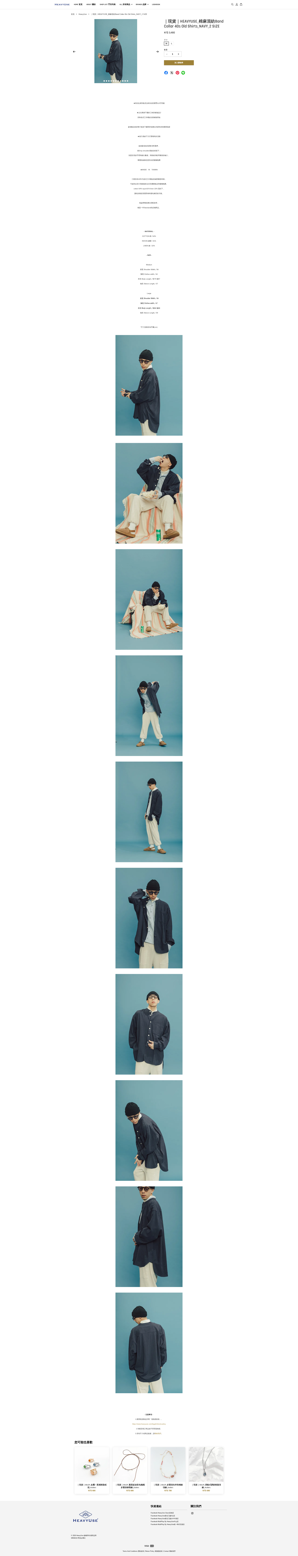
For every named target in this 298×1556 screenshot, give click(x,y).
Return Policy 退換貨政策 (153, 1551)
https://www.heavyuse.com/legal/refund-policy (149, 1424)
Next (157, 51)
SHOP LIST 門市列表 (108, 4)
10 (125, 81)
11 (127, 81)
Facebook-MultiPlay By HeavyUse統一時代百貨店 (168, 1524)
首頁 (72, 14)
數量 (166, 50)
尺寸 (166, 40)
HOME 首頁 (78, 4)
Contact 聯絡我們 (169, 1551)
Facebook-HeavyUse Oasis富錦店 (162, 1513)
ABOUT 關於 (91, 4)
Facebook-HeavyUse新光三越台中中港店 (164, 1518)
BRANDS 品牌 (141, 4)
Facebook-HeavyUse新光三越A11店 (163, 1516)
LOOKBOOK (156, 4)
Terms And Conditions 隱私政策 (133, 1551)
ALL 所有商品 (125, 4)
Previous (74, 51)
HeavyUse (83, 14)
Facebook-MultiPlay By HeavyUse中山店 (164, 1521)
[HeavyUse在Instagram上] (192, 1514)
